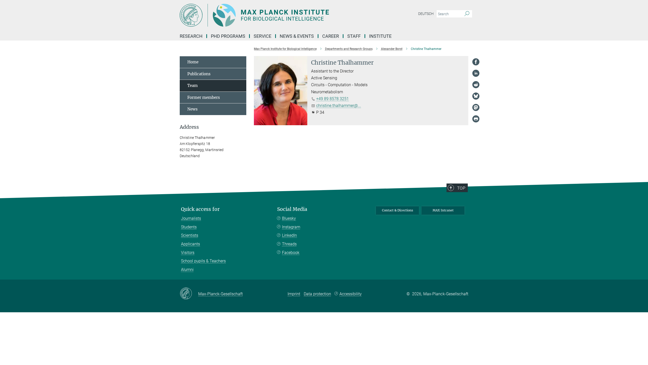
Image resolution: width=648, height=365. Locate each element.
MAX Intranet (443, 210)
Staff (354, 36)
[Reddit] (476, 84)
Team (192, 85)
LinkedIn (289, 235)
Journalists (191, 218)
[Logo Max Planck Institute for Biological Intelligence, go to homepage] (275, 15)
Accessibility (350, 293)
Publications (199, 73)
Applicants (190, 244)
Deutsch (426, 14)
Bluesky (289, 218)
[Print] (476, 119)
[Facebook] (476, 62)
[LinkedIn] (476, 73)
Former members (203, 97)
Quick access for (200, 209)
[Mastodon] (476, 107)
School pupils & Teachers (203, 261)
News (192, 109)
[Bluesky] (476, 96)
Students (189, 227)
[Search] (467, 13)
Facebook (290, 252)
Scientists (189, 235)
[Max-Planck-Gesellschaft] (189, 294)
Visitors (187, 252)
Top (461, 188)
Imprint (294, 293)
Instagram (291, 227)
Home (192, 62)
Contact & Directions (397, 210)
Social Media (292, 209)
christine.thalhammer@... (338, 105)
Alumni (187, 269)
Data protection (317, 293)
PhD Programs (228, 36)
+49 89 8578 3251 (332, 98)
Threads (289, 244)
